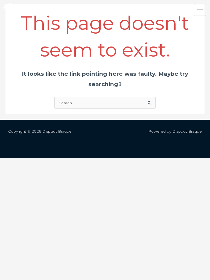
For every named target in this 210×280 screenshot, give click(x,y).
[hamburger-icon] (200, 10)
